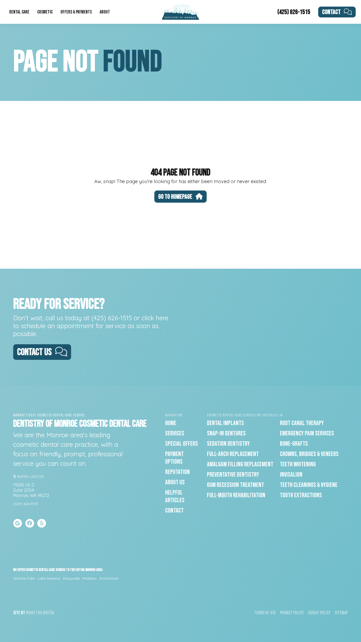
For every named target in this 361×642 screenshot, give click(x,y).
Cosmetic (45, 12)
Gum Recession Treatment (235, 485)
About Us (175, 482)
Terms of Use (265, 613)
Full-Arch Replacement (233, 454)
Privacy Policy (292, 613)
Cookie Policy (319, 613)
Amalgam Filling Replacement (240, 464)
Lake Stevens (49, 578)
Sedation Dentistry (228, 444)
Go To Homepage (175, 197)
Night (30, 613)
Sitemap (341, 613)
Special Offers (181, 444)
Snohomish (109, 578)
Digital (49, 613)
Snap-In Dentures (226, 433)
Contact (331, 12)
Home (170, 423)
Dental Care (19, 12)
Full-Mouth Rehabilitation (236, 495)
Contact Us (34, 352)
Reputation (177, 472)
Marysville (71, 578)
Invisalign (291, 474)
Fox (39, 613)
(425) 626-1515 (293, 12)
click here (155, 318)
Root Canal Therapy (302, 423)
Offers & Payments (76, 12)
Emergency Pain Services (307, 433)
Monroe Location (30, 476)
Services (174, 433)
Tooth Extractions (301, 495)
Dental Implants (225, 423)
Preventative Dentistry (233, 474)
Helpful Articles (174, 496)
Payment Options (174, 458)
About (105, 12)
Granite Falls (24, 578)
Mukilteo (89, 578)
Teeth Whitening (298, 464)
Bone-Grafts (294, 444)
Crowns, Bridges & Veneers (309, 454)
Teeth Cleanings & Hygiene (308, 485)
